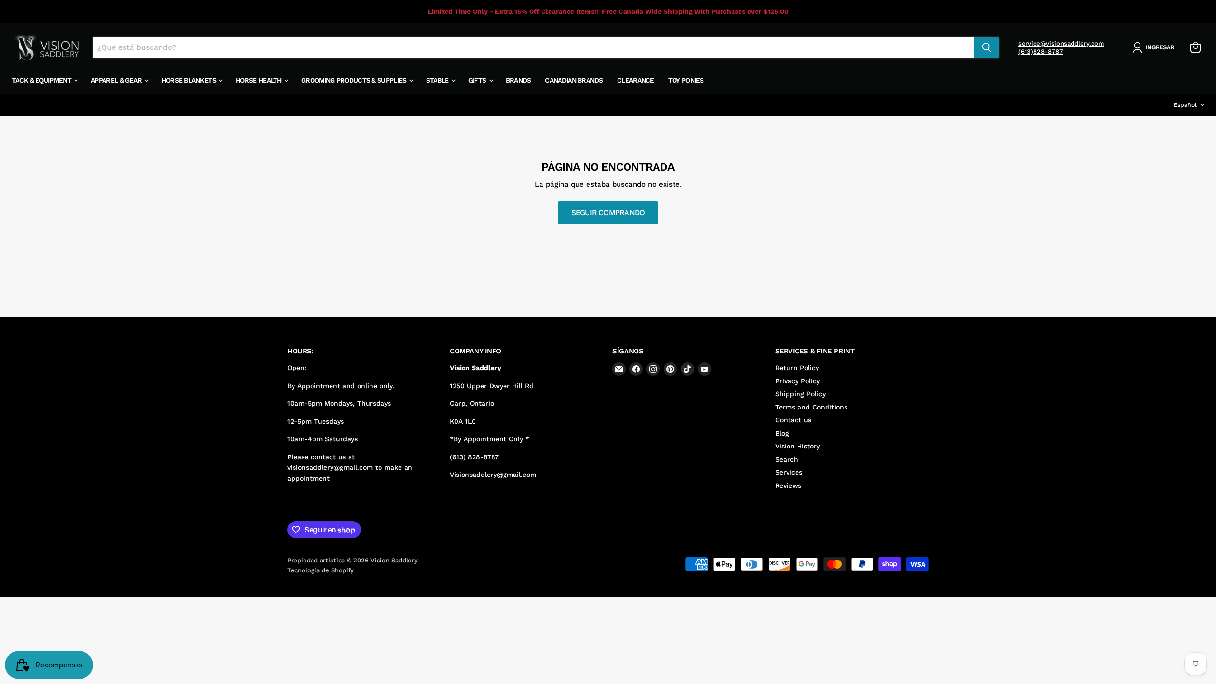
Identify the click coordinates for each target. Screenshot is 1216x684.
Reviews (788, 485)
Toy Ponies (686, 80)
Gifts (478, 80)
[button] (1155, 47)
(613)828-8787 (1040, 51)
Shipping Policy (800, 394)
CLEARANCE (635, 80)
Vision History (797, 446)
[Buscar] (986, 47)
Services (788, 472)
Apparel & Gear (117, 80)
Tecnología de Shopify (320, 570)
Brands (518, 80)
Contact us (793, 420)
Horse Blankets (190, 80)
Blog (782, 433)
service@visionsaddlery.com (1061, 43)
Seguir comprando (608, 212)
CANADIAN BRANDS (574, 80)
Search (786, 459)
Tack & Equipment (42, 80)
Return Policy (797, 367)
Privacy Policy (797, 381)
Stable (438, 80)
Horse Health (259, 80)
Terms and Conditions (811, 407)
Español (1185, 105)
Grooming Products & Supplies (354, 80)
